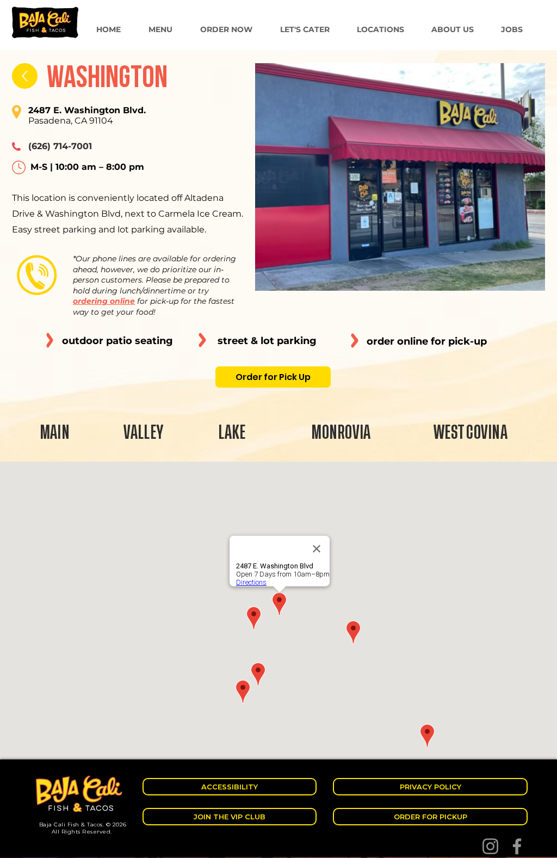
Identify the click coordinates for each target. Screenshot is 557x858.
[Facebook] (517, 846)
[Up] (25, 76)
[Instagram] (490, 846)
